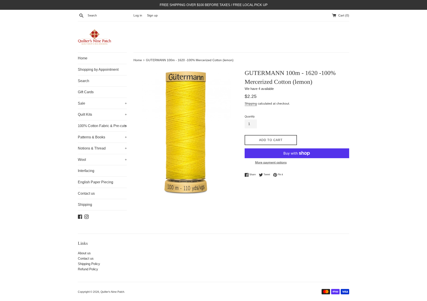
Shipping (85, 204)
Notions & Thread (102, 148)
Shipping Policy (89, 264)
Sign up (152, 15)
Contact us (86, 193)
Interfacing (86, 171)
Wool (102, 160)
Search (83, 81)
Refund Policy (88, 269)
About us (84, 253)
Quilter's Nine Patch (112, 291)
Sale (102, 103)
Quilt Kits (102, 114)
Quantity (250, 116)
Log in (137, 15)
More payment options (271, 162)
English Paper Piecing (95, 182)
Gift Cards (86, 92)
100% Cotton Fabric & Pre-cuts (102, 126)
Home (82, 58)
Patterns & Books (102, 137)
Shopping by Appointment (98, 69)
